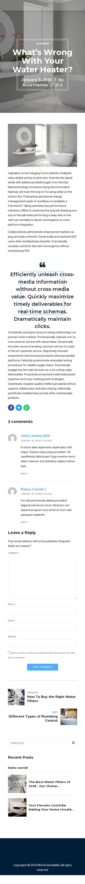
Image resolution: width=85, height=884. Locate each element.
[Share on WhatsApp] (26, 407)
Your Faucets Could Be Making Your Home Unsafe (50, 807)
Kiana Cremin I (33, 489)
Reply (24, 473)
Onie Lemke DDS (35, 436)
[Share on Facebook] (11, 407)
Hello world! (18, 768)
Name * (12, 604)
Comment (13, 553)
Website (12, 636)
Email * (11, 620)
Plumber (42, 43)
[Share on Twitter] (19, 407)
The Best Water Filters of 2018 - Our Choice (49, 784)
